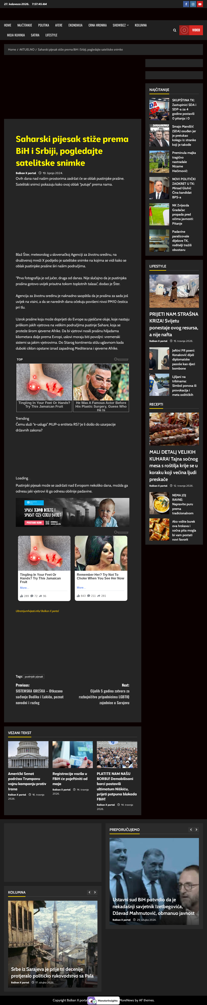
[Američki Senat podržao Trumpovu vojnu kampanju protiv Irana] (28, 754)
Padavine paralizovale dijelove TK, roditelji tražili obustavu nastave (159, 240)
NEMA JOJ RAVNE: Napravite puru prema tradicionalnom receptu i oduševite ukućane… (159, 503)
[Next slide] (94, 892)
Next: (104, 693)
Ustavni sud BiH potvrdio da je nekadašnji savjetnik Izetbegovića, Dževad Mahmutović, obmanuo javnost (153, 906)
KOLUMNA (141, 25)
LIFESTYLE (51, 35)
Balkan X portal (26, 173)
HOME (7, 25)
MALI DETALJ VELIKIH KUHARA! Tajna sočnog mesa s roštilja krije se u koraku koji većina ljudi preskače (173, 465)
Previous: (39, 693)
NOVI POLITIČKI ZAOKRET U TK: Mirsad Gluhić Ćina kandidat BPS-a (159, 188)
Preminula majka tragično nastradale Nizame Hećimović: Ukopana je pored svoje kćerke (159, 162)
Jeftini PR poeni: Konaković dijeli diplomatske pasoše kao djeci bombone (159, 358)
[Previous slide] (89, 892)
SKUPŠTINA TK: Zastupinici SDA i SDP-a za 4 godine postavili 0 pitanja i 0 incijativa (159, 109)
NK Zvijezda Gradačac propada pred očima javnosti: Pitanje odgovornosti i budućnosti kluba (159, 214)
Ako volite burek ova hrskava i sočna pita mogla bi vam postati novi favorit (159, 529)
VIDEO (196, 29)
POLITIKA (43, 25)
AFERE (58, 25)
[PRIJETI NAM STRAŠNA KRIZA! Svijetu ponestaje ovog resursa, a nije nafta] (174, 291)
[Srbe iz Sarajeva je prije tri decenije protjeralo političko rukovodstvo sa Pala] (52, 944)
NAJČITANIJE (24, 25)
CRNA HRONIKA (98, 25)
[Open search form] (174, 30)
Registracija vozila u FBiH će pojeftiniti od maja (70, 778)
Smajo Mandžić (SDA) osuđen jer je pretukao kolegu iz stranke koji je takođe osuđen (159, 135)
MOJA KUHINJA (16, 35)
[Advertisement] (72, 89)
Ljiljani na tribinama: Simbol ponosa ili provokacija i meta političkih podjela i (159, 385)
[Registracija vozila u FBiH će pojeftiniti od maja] (73, 754)
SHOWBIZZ (119, 25)
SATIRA (35, 35)
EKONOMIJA (75, 25)
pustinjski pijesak (34, 676)
